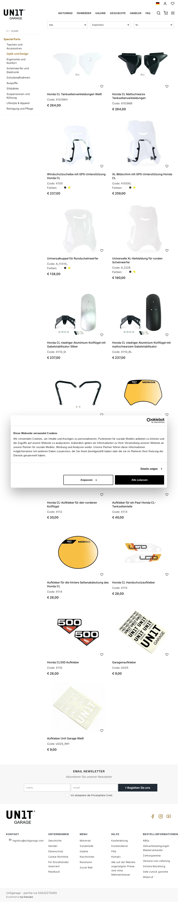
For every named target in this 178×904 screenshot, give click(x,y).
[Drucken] (102, 86)
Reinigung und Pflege (20, 108)
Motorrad (65, 13)
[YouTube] (168, 817)
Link (109, 795)
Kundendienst (119, 845)
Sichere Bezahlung (154, 866)
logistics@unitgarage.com (28, 840)
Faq (148, 13)
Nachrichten (87, 856)
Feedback (54, 871)
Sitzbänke (13, 88)
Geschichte (118, 13)
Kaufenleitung (119, 840)
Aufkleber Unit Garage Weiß (65, 738)
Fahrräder (84, 13)
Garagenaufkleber (124, 662)
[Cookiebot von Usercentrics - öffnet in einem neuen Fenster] (149, 420)
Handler (135, 13)
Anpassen (86, 479)
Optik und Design (17, 53)
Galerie (100, 13)
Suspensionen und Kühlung (18, 95)
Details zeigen (149, 468)
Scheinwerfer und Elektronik (18, 70)
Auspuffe (12, 83)
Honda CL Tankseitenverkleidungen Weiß (74, 94)
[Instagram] (160, 817)
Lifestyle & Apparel (18, 103)
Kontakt (116, 856)
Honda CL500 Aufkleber (63, 662)
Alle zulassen (139, 479)
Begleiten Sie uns (138, 787)
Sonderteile (86, 845)
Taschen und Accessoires (14, 46)
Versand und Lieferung (156, 860)
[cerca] (158, 13)
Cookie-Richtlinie (58, 856)
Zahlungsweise (152, 855)
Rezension (86, 862)
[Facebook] (152, 817)
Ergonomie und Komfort (16, 61)
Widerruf (148, 877)
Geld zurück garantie (155, 871)
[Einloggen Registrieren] (165, 3)
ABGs (146, 840)
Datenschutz (55, 851)
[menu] (173, 13)
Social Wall (86, 867)
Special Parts (12, 39)
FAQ (113, 851)
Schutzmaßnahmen (18, 77)
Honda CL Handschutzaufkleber (133, 582)
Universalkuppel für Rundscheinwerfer (72, 258)
